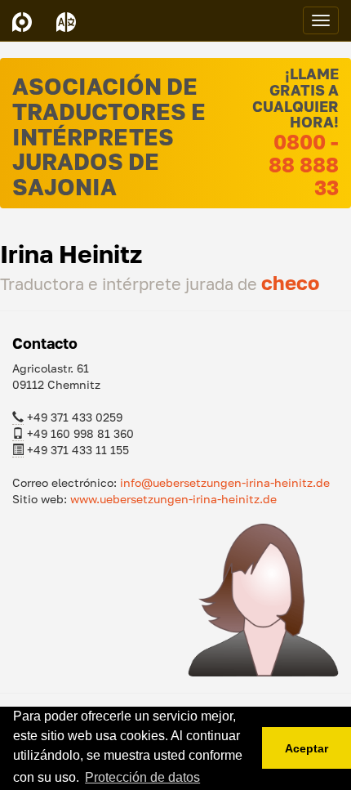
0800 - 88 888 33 (304, 164)
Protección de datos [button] (142, 777)
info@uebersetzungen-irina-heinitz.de (225, 482)
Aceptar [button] (306, 748)
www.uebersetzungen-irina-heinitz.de (173, 499)
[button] (66, 20)
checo (290, 282)
